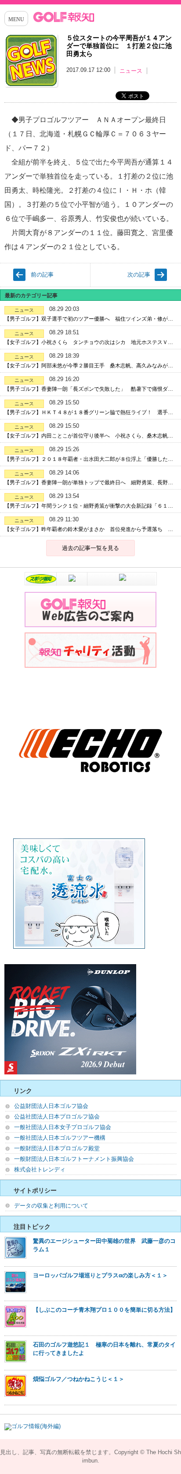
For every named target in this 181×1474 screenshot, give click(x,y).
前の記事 (42, 274)
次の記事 (138, 274)
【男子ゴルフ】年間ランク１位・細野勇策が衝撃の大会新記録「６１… (88, 506)
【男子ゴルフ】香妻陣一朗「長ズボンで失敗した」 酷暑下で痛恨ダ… (88, 389)
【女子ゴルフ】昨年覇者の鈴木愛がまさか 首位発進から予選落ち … (88, 529)
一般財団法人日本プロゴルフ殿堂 (57, 1148)
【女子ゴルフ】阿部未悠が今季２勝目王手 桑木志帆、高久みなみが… (88, 366)
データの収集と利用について (51, 1205)
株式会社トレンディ (39, 1169)
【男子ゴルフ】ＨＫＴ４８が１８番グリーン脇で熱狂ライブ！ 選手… (88, 412)
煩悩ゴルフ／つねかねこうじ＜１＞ (78, 1379)
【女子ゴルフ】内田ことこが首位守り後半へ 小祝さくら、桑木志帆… (88, 436)
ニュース (130, 70)
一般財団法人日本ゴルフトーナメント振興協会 (74, 1159)
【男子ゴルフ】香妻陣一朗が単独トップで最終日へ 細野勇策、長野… (88, 482)
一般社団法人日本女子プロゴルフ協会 (62, 1127)
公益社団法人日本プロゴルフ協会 (57, 1116)
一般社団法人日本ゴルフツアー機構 (59, 1137)
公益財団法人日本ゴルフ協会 (51, 1106)
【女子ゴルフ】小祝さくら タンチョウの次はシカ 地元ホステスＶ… (88, 342)
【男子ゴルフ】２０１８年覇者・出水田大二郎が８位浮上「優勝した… (88, 459)
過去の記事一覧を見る (90, 548)
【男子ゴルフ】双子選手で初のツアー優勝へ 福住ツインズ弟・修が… (88, 319)
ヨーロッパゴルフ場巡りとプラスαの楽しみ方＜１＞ (100, 1275)
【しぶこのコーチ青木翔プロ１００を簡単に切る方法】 (104, 1309)
